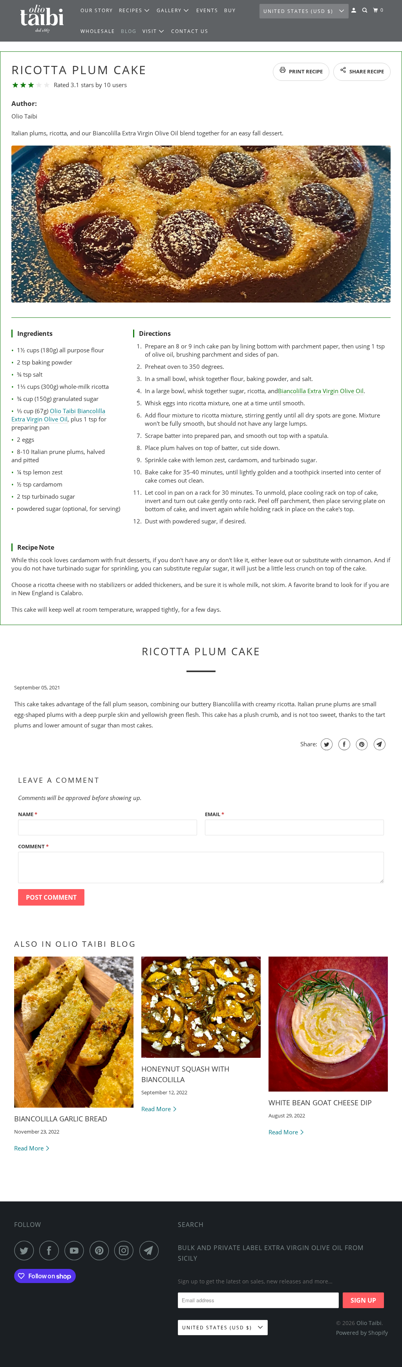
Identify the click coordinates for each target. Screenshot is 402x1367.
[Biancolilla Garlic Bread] (73, 1032)
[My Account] (354, 10)
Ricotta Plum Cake (79, 70)
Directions (155, 333)
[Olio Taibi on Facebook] (51, 1250)
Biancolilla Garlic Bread (60, 1118)
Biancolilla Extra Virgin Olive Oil (320, 391)
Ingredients (35, 333)
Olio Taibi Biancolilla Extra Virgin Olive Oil (58, 415)
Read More (29, 1148)
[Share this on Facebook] (343, 744)
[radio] (15, 85)
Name (27, 814)
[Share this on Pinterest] (361, 744)
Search (191, 1224)
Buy (230, 10)
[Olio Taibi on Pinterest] (101, 1250)
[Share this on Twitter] (326, 744)
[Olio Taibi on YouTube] (76, 1250)
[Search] (365, 10)
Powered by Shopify (362, 1332)
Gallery (170, 10)
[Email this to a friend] (379, 744)
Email (214, 814)
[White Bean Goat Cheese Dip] (328, 1024)
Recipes (131, 10)
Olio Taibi (369, 1323)
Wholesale (97, 31)
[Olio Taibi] (42, 21)
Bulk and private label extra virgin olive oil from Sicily (271, 1253)
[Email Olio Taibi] (151, 1250)
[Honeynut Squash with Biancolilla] (201, 1007)
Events (207, 10)
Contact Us (189, 31)
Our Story (96, 10)
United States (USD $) (299, 11)
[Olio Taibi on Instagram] (126, 1250)
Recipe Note (35, 547)
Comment (33, 846)
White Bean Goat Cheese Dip (320, 1102)
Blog (129, 31)
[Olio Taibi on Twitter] (26, 1250)
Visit (151, 31)
